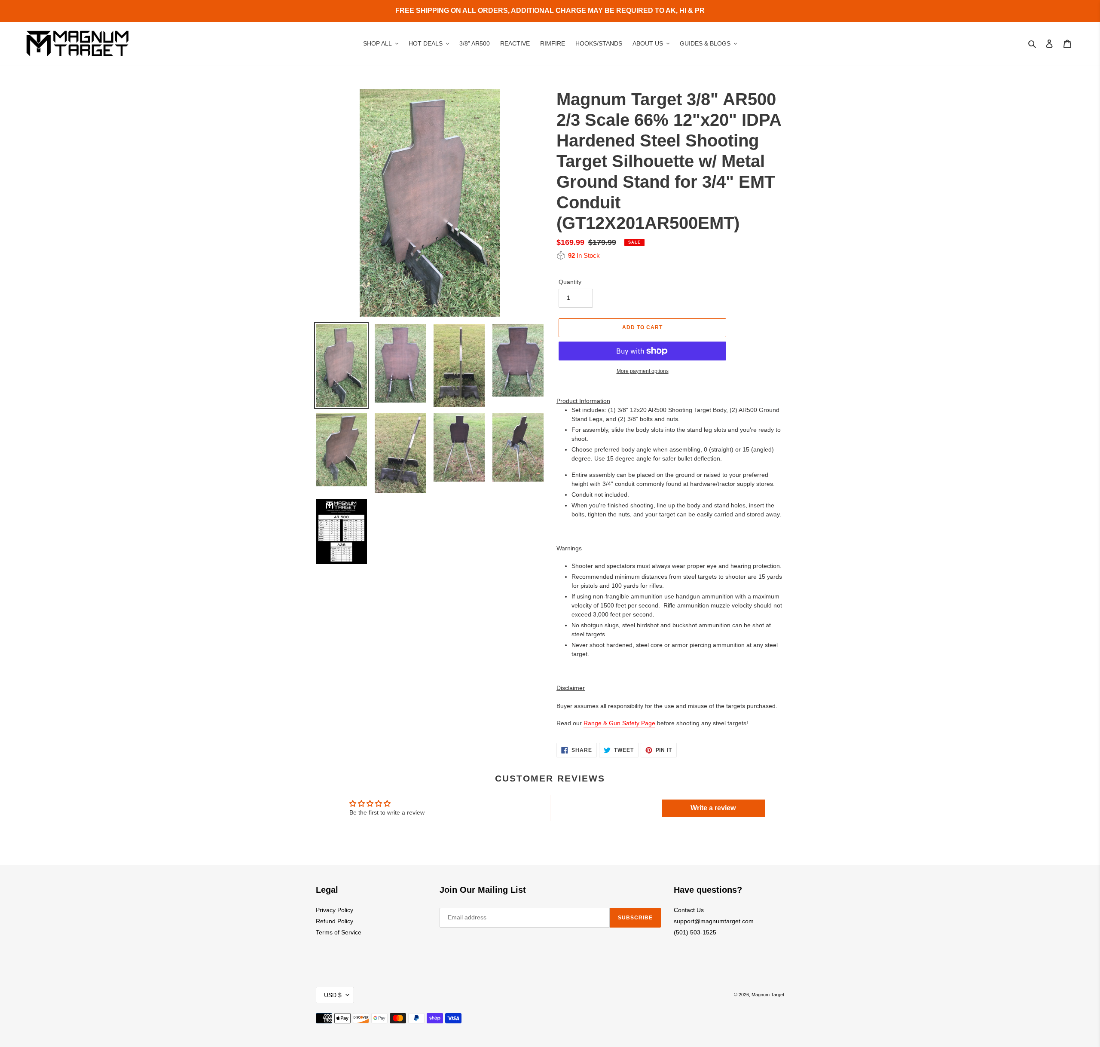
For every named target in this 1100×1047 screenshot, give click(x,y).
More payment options (643, 371)
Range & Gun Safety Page (619, 723)
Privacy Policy (334, 910)
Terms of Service (338, 932)
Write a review (713, 808)
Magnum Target (768, 994)
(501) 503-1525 (695, 932)
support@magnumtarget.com (714, 921)
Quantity (570, 281)
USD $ (333, 995)
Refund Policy (334, 921)
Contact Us (689, 910)
